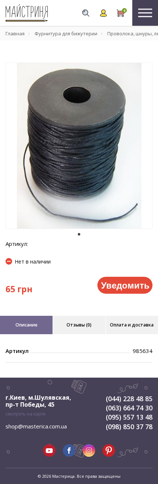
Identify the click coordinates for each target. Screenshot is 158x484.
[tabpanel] (79, 146)
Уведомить (125, 285)
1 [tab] (79, 234)
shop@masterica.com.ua (36, 426)
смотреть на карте (26, 414)
